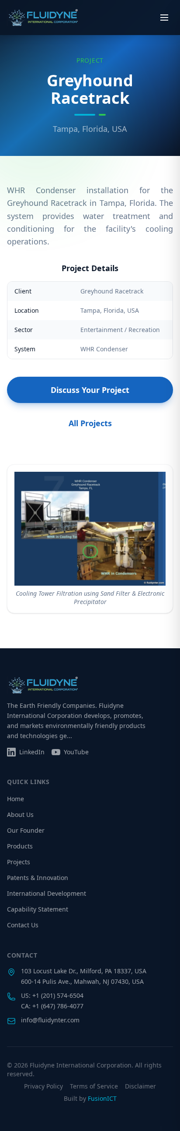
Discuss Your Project (90, 390)
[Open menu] (164, 17)
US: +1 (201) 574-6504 (52, 995)
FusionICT (102, 1098)
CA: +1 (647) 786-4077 (52, 1006)
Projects (18, 862)
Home (15, 799)
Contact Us (22, 925)
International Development (46, 893)
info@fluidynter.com (50, 1020)
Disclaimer (140, 1086)
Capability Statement (37, 909)
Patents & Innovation (37, 877)
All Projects (90, 423)
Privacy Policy (43, 1086)
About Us (20, 814)
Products (20, 846)
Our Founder (26, 830)
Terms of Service (94, 1086)
